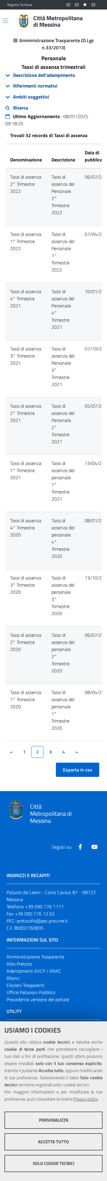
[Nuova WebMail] (68, 5)
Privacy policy (85, 1099)
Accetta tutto (53, 1141)
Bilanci (13, 978)
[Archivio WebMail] (76, 5)
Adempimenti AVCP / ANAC (34, 970)
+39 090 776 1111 (44, 906)
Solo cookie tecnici (53, 1163)
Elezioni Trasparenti (26, 985)
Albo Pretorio (19, 963)
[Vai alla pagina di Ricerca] (96, 21)
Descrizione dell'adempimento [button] (44, 75)
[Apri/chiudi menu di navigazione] (5, 20)
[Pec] (93, 5)
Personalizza (53, 1120)
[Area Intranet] (85, 5)
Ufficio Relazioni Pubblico (31, 992)
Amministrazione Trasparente (35, 956)
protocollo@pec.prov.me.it (42, 920)
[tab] (53, 75)
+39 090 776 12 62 (35, 913)
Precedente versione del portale (38, 999)
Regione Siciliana (19, 4)
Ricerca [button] (20, 107)
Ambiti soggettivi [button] (31, 96)
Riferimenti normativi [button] (35, 85)
